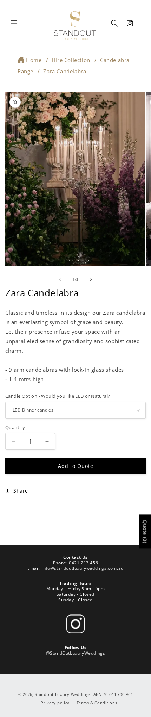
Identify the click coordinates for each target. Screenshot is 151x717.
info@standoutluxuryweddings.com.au (82, 568)
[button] (14, 23)
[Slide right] (91, 279)
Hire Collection (71, 59)
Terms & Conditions (97, 702)
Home (33, 59)
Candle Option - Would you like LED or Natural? (57, 396)
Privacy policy (55, 702)
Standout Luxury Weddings (63, 694)
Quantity (15, 427)
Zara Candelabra (64, 71)
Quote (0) (145, 531)
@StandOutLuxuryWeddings (75, 653)
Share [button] (20, 490)
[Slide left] (60, 279)
